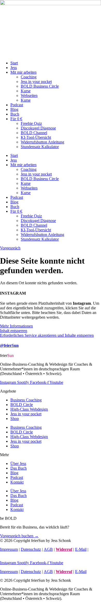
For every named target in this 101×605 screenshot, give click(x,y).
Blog (14, 109)
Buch (14, 114)
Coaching (29, 77)
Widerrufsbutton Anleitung (42, 142)
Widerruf (64, 549)
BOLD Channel (34, 133)
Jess (13, 67)
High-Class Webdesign (29, 409)
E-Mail (80, 549)
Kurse (26, 91)
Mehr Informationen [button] (16, 326)
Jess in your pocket (36, 81)
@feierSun (9, 345)
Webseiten (29, 95)
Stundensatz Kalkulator (40, 146)
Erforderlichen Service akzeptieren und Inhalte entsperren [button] (47, 335)
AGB (48, 549)
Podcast (16, 105)
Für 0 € (16, 119)
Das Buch (18, 468)
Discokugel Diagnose (38, 128)
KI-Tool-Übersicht (36, 137)
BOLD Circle (21, 404)
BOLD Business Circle (40, 86)
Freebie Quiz (31, 123)
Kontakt (17, 482)
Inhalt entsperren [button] (13, 330)
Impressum (9, 549)
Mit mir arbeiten (23, 72)
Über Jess (18, 463)
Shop (14, 418)
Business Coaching (26, 400)
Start (14, 63)
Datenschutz (31, 549)
